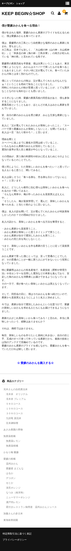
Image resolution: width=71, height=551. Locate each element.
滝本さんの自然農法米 (15, 389)
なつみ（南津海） (15, 492)
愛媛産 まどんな (15, 468)
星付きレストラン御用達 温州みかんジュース (31, 507)
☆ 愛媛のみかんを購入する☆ (35, 362)
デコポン (11, 478)
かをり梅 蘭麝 (11, 452)
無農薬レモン (13, 441)
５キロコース (13, 403)
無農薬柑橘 (9, 436)
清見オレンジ (13, 487)
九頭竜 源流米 (13, 418)
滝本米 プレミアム (16, 399)
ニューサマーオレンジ (18, 497)
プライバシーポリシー (15, 539)
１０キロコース (14, 408)
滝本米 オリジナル (17, 394)
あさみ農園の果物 (13, 429)
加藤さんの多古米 (13, 513)
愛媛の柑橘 (9, 458)
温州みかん (12, 463)
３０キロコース (14, 413)
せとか (9, 483)
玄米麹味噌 (12, 423)
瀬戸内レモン (13, 502)
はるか (9, 473)
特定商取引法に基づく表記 (17, 533)
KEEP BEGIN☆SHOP (23, 13)
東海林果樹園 (10, 520)
